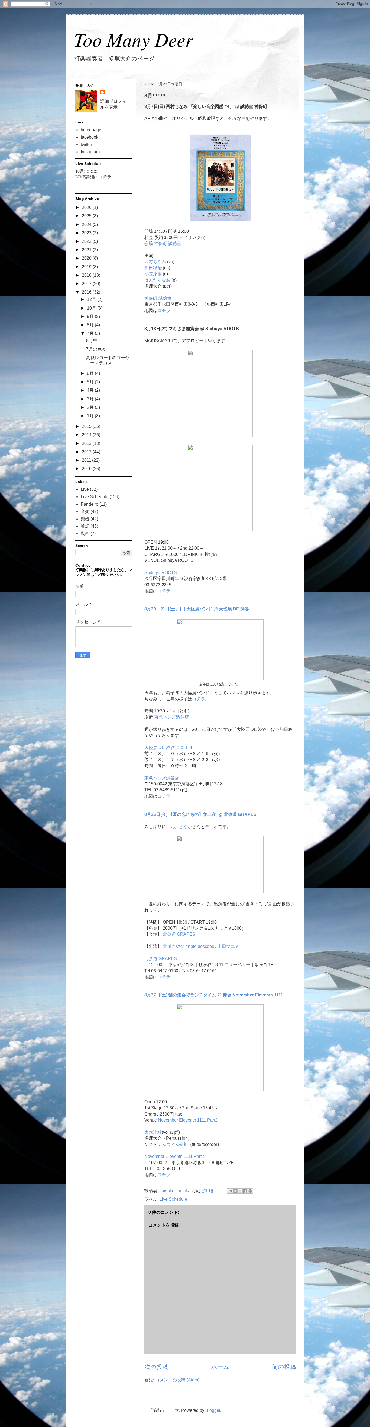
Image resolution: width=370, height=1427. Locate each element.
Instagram (90, 151)
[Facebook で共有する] (245, 1191)
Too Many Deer (133, 39)
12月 (92, 299)
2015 (87, 426)
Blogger (212, 1410)
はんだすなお (157, 280)
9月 (91, 316)
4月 (91, 390)
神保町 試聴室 (167, 243)
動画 (85, 533)
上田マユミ (228, 946)
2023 (87, 233)
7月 (91, 333)
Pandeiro (89, 504)
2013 (87, 443)
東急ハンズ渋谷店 (171, 717)
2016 (87, 292)
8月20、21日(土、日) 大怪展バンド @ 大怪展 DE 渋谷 (196, 609)
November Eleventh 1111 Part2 (188, 1120)
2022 (87, 241)
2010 (87, 468)
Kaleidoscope (201, 946)
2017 (87, 283)
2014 (87, 434)
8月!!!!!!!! (94, 340)
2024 (87, 224)
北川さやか (181, 826)
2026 (87, 207)
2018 (87, 275)
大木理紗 (153, 1132)
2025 (87, 216)
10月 (92, 308)
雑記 (85, 526)
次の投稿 (156, 1367)
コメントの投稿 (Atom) (177, 1380)
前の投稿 (284, 1367)
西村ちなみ (155, 261)
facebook (89, 137)
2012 (87, 452)
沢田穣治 (153, 268)
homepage (91, 130)
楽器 (85, 519)
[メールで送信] (229, 1191)
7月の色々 (96, 349)
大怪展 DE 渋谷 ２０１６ (168, 747)
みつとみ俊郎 (175, 1144)
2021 (87, 249)
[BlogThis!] (235, 1191)
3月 (91, 399)
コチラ (163, 310)
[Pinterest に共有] (250, 1191)
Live (85, 489)
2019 (87, 267)
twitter (86, 144)
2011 (87, 460)
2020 (87, 258)
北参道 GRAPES (179, 934)
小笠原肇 (153, 274)
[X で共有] (240, 1191)
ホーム (220, 1367)
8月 (91, 325)
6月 (91, 373)
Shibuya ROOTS (160, 572)
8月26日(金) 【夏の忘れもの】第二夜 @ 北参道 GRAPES (200, 814)
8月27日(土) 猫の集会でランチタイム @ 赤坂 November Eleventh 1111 (213, 995)
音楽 (85, 511)
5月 (91, 382)
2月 (91, 407)
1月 (91, 415)
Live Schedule (173, 1199)
